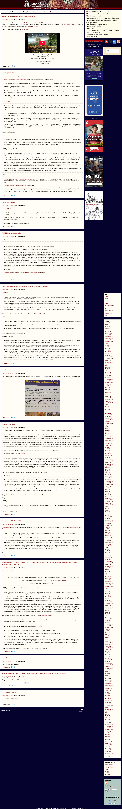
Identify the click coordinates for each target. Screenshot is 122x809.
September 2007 (109, 709)
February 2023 (108, 394)
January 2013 (108, 600)
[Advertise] (94, 42)
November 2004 (109, 755)
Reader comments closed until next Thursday (100, 14)
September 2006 (109, 729)
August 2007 (108, 711)
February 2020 (108, 455)
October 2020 (108, 442)
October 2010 (108, 646)
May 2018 (107, 491)
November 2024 (109, 358)
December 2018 (109, 479)
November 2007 (109, 705)
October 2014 (108, 564)
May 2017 (107, 512)
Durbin (106, 307)
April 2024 (107, 370)
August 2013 (108, 588)
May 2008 (107, 695)
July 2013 (107, 590)
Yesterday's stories (92, 36)
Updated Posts (108, 313)
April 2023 (107, 391)
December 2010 (109, 643)
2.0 (108, 785)
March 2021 (108, 433)
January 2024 (108, 375)
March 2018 (108, 495)
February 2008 (108, 700)
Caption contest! (7, 370)
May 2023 (107, 389)
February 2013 (108, 598)
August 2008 (108, 690)
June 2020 (107, 449)
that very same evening (46, 615)
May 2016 (107, 532)
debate (15, 501)
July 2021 (107, 427)
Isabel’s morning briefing (94, 26)
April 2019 (107, 472)
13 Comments (6, 196)
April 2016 (107, 534)
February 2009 (108, 680)
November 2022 (109, 399)
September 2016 (109, 525)
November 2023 (109, 379)
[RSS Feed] (118, 43)
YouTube (107, 300)
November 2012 (109, 603)
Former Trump (6, 571)
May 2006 (107, 736)
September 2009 (109, 668)
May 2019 (107, 471)
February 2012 (108, 619)
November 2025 (109, 338)
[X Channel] (110, 43)
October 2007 (108, 707)
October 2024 (108, 360)
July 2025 (107, 345)
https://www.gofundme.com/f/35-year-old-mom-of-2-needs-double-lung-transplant (24, 272)
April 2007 (107, 717)
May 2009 (107, 675)
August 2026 (108, 323)
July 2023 (107, 386)
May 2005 (107, 774)
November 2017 (109, 501)
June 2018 (107, 489)
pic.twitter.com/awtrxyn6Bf (60, 580)
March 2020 (108, 454)
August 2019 (108, 466)
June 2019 (107, 469)
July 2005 (107, 771)
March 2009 (108, 678)
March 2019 (108, 474)
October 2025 (108, 340)
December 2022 (109, 398)
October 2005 (108, 766)
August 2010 (108, 649)
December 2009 (109, 663)
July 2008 (107, 692)
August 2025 (108, 343)
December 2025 (109, 336)
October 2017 (108, 503)
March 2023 (108, 392)
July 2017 (107, 508)
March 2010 (108, 658)
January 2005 (108, 751)
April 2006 (107, 738)
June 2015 (107, 551)
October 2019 (108, 462)
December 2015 (109, 540)
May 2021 (107, 430)
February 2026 (108, 333)
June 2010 (107, 653)
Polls (106, 315)
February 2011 (108, 639)
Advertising (107, 312)
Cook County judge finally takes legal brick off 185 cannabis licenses (25, 286)
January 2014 (108, 580)
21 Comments (6, 226)
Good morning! (91, 28)
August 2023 (108, 384)
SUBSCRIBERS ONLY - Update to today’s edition (102, 12)
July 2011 (107, 631)
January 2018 (108, 498)
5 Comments (6, 280)
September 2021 (109, 423)
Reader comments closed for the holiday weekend (18, 16)
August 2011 (108, 629)
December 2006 (109, 724)
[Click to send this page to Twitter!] (14, 66)
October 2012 (108, 605)
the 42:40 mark (38, 626)
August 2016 (108, 527)
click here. (52, 12)
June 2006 (107, 734)
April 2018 (107, 493)
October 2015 (108, 544)
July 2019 (107, 467)
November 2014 (109, 563)
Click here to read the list (30, 26)
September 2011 (109, 627)
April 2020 (107, 452)
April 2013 (107, 595)
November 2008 (109, 685)
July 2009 (107, 671)
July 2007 (107, 712)
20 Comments (6, 514)
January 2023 (108, 396)
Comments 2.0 (109, 787)
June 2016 (107, 530)
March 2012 (108, 617)
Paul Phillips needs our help (11, 233)
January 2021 (108, 437)
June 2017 (107, 510)
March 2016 (108, 535)
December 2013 (109, 581)
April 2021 (107, 432)
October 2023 (108, 381)
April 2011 (107, 636)
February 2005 (108, 750)
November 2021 (109, 420)
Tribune (5, 317)
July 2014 (107, 569)
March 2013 (108, 597)
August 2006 (108, 731)
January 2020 (108, 457)
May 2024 (107, 369)
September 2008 (109, 688)
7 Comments (6, 363)
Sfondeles (7, 101)
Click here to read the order (70, 24)
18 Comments (6, 667)
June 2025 (107, 347)
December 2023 (109, 377)
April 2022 (107, 411)
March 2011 (108, 637)
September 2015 (109, 546)
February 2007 (108, 721)
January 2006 (108, 743)
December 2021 (109, 418)
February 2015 (108, 557)
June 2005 (107, 773)
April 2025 (107, 350)
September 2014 (109, 566)
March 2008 (108, 699)
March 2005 (108, 748)
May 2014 (107, 573)
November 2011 (109, 624)
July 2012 (107, 610)
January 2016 (108, 539)
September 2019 (109, 464)
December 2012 (109, 602)
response (68, 430)
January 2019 (108, 478)
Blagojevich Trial (109, 310)
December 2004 (109, 753)
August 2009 (108, 670)
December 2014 (109, 561)
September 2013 (109, 586)
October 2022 (108, 401)
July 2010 (107, 651)
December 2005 (109, 745)
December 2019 (109, 459)
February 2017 (108, 517)
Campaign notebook (9, 73)
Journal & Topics (7, 208)
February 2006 (108, 741)
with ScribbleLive (14, 699)
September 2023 (109, 382)
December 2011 (109, 622)
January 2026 (108, 335)
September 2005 (109, 768)
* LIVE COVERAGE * (9, 692)
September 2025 (109, 341)
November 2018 (109, 481)
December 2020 (109, 438)
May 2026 (107, 328)
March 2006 (108, 740)
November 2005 (109, 764)
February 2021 (108, 435)
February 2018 (108, 496)
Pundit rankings (109, 302)
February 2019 (108, 476)
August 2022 (108, 404)
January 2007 (108, 722)
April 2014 (107, 575)
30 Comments (6, 651)
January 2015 (108, 559)
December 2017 (109, 500)
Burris (106, 308)
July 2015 (107, 549)
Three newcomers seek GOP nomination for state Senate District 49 (22, 188)
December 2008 (109, 683)
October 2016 (108, 523)
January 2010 (108, 661)
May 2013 (107, 593)
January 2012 (108, 620)
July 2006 (107, 733)
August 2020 (108, 445)
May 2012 (107, 614)
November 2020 (109, 440)
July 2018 (107, 488)
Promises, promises (8, 424)
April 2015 (107, 554)
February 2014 (108, 578)
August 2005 (108, 769)
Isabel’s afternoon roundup (94, 16)
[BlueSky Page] (114, 43)
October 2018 (108, 483)
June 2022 (107, 408)
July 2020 (107, 447)
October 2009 (108, 666)
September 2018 (109, 484)
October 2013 (108, 585)
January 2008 (108, 702)
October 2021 (108, 421)
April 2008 (107, 697)
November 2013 (109, 583)
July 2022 (107, 406)
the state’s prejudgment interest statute (33, 23)
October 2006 (108, 728)
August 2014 (108, 568)
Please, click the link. (7, 277)
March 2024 (108, 372)
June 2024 (107, 367)
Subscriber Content (109, 305)
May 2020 (107, 450)
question (23, 453)
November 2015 (109, 542)
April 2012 (107, 615)
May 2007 (107, 716)
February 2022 (108, 415)
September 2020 (109, 444)
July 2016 (107, 529)
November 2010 (109, 644)
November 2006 (109, 726)
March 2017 (108, 515)
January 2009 (108, 682)
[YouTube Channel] (106, 43)
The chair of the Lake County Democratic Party (15, 79)
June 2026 (107, 326)
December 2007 (109, 704)
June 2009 (107, 673)
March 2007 (108, 719)
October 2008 (108, 687)
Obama (106, 303)
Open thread (6, 658)
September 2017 (109, 505)
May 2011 (107, 634)
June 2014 (107, 571)
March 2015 (108, 556)
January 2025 (108, 355)
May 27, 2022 (50, 583)
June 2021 (107, 428)
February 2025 (108, 353)
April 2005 (107, 746)
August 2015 (108, 547)
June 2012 (107, 612)
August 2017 (108, 506)
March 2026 (108, 331)
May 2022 (107, 409)
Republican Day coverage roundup (97, 24)
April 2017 (107, 513)
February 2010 (108, 660)
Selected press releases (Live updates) (97, 34)
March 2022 (108, 413)
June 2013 (107, 592)
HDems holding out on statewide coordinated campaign (103, 18)
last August (41, 314)
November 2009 (109, 665)
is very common (44, 451)
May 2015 (107, 552)
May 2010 (107, 654)
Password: (4, 683)
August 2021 (108, 425)
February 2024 (108, 374)
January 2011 (108, 641)
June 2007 (107, 714)
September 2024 (109, 362)
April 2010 (107, 656)
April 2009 (107, 677)
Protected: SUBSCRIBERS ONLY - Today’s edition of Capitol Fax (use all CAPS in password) (34, 673)
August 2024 (108, 364)
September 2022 (109, 403)
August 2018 (108, 486)
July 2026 (107, 324)
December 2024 (109, 357)
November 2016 (109, 522)
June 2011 (107, 632)
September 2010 (109, 648)
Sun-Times (5, 292)
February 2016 (108, 537)
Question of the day (8, 202)
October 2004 (108, 757)
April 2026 (107, 330)
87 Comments (6, 556)
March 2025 (108, 352)
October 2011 (108, 626)
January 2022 (108, 416)
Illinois (106, 298)
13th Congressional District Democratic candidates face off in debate (22, 179)
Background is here (8, 527)
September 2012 (109, 607)
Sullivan (8, 475)
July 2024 (107, 365)
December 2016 (109, 520)
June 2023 (107, 387)
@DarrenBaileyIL (48, 580)
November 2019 (109, 461)
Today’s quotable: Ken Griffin (12, 521)
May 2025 (107, 348)
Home (106, 296)
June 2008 (107, 694)
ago (53, 79)
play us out (24, 29)
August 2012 (108, 609)
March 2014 (108, 576)
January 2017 (108, 518)
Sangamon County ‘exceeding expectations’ (16, 185)
